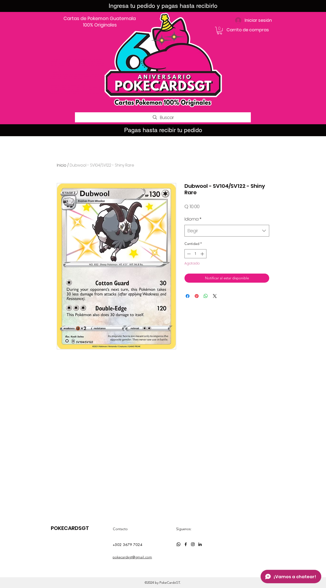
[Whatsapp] (178, 544)
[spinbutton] (196, 253)
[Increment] (203, 253)
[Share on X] (215, 296)
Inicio (61, 165)
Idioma (192, 219)
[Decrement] (188, 253)
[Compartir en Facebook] (187, 296)
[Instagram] (192, 544)
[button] (219, 30)
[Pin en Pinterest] (197, 296)
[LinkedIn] (200, 544)
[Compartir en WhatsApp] (206, 296)
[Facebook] (185, 544)
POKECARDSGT (70, 528)
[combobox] (226, 231)
